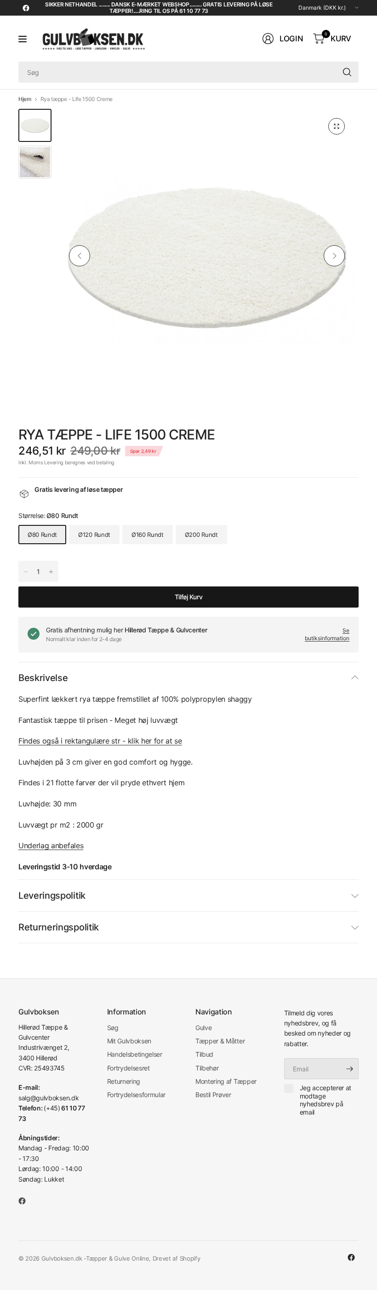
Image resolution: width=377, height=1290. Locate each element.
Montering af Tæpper (226, 1081)
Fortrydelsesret (128, 1068)
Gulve (203, 1027)
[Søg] (347, 72)
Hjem (24, 99)
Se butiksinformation (327, 634)
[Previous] (79, 255)
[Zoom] (336, 126)
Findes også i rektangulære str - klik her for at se (100, 740)
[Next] (334, 255)
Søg (113, 1027)
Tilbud (204, 1054)
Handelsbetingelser (134, 1054)
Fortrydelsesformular (136, 1094)
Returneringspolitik (58, 927)
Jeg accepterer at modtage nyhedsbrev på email (326, 1100)
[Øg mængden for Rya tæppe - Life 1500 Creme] (26, 571)
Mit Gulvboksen (129, 1041)
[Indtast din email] (349, 1068)
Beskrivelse (43, 677)
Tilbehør (206, 1068)
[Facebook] (25, 7)
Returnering (123, 1081)
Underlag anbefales (50, 845)
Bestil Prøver (213, 1094)
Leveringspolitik (52, 895)
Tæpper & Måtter (220, 1041)
